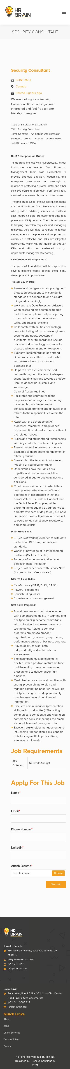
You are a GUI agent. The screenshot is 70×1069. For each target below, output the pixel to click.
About (7, 1019)
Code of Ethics (12, 1039)
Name (15, 792)
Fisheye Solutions (41, 1061)
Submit (56, 884)
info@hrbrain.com (17, 968)
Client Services (12, 1032)
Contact (8, 1046)
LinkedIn (17, 847)
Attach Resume (21, 866)
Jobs (6, 1026)
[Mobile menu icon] (64, 12)
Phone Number (21, 829)
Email (15, 811)
